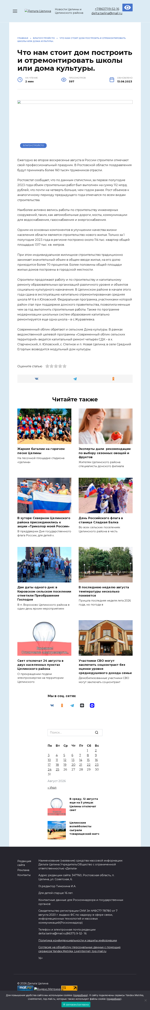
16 (96, 760)
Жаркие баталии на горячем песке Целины (41, 451)
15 (88, 760)
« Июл (52, 787)
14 (80, 760)
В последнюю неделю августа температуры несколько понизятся (104, 591)
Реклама (23, 870)
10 (49, 760)
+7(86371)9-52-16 (107, 9)
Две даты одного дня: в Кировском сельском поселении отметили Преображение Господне (44, 593)
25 (57, 769)
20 (73, 764)
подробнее (80, 995)
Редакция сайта (24, 863)
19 (64, 764)
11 (57, 760)
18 (57, 764)
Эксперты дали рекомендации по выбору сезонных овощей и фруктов (105, 453)
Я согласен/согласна (76, 1004)
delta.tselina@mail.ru (106, 13)
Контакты (24, 875)
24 (49, 769)
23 (97, 764)
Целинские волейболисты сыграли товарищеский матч (84, 828)
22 (89, 764)
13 (73, 760)
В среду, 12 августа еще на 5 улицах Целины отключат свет (84, 804)
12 (64, 760)
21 (80, 764)
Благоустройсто (33, 145)
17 (49, 764)
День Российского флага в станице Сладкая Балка (101, 520)
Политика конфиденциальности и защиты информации (77, 940)
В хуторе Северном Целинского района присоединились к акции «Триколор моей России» (43, 522)
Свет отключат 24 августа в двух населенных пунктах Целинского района (40, 665)
